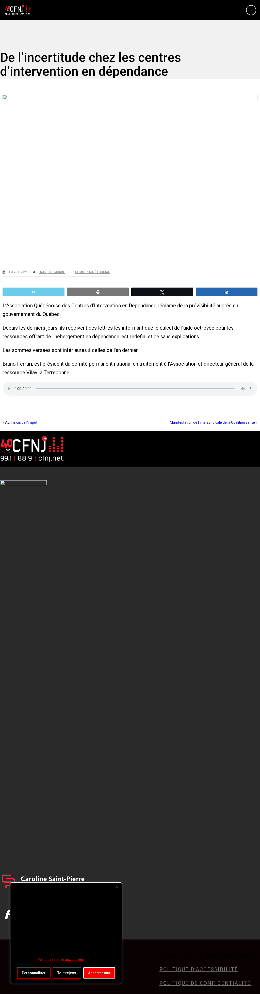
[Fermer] (116, 887)
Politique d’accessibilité (198, 969)
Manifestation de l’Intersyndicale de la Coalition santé (212, 422)
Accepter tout (99, 973)
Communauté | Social (92, 272)
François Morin (52, 272)
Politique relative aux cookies (61, 959)
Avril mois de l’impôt (21, 422)
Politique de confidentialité (205, 983)
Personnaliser (34, 973)
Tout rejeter (66, 973)
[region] (66, 933)
